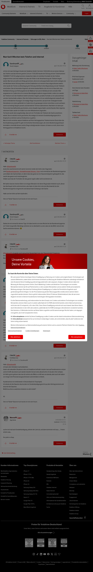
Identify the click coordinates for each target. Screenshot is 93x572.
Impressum (46, 331)
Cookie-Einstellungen (32, 331)
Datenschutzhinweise (15, 331)
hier (39, 282)
